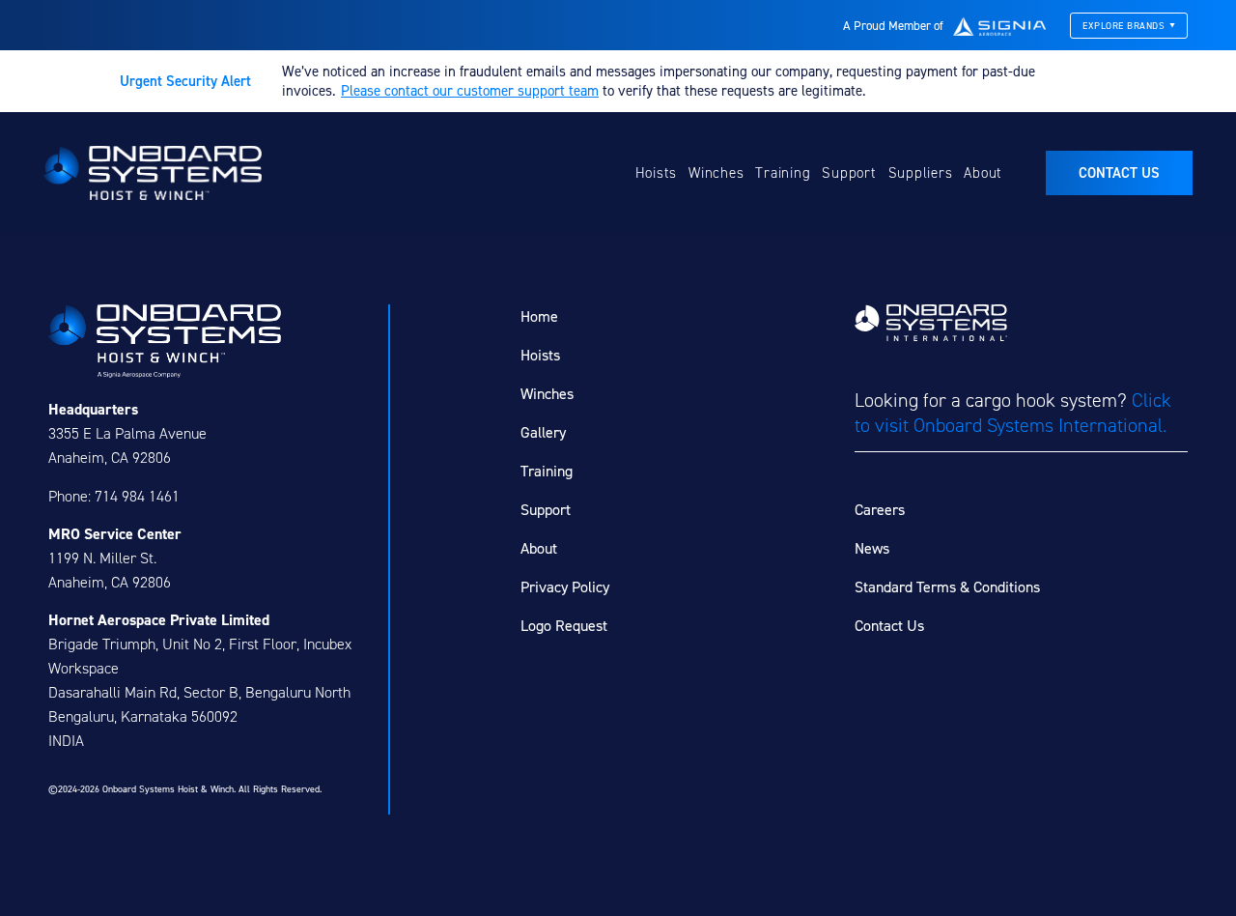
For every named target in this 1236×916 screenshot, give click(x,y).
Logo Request (563, 625)
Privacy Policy (564, 587)
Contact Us (889, 625)
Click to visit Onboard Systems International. (1013, 412)
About (983, 173)
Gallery (543, 432)
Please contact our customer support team (470, 90)
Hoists (656, 173)
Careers (880, 510)
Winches (716, 173)
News (872, 548)
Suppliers (920, 173)
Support (849, 173)
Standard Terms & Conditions (947, 587)
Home (539, 316)
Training (782, 173)
